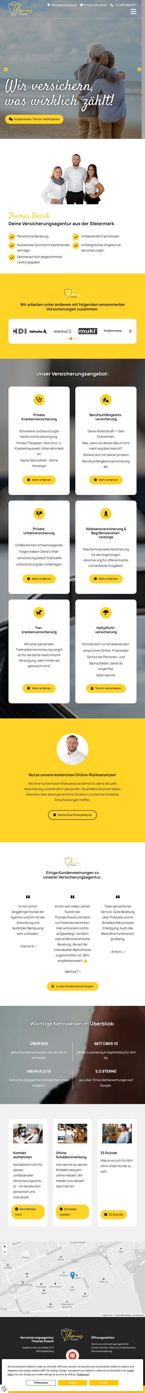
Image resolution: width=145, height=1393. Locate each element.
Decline (72, 1383)
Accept (104, 1383)
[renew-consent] (4, 1389)
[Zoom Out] (5, 1252)
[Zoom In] (5, 1246)
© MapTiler (106, 1315)
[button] (122, 5)
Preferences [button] (83, 1374)
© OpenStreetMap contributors (128, 1315)
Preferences (41, 1383)
